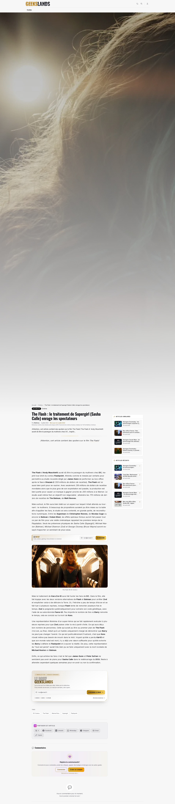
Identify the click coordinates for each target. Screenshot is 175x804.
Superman (61, 514)
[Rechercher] (141, 3)
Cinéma (40, 405)
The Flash (94, 440)
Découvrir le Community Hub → (69, 773)
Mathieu (36, 423)
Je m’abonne (101, 538)
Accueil (34, 405)
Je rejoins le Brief (95, 692)
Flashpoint (74, 713)
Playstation (36, 523)
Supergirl (89, 523)
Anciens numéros (98, 698)
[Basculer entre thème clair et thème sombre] (137, 3)
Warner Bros (55, 713)
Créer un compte (76, 769)
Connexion (61, 769)
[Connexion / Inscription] (147, 3)
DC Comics (36, 713)
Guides (29, 10)
